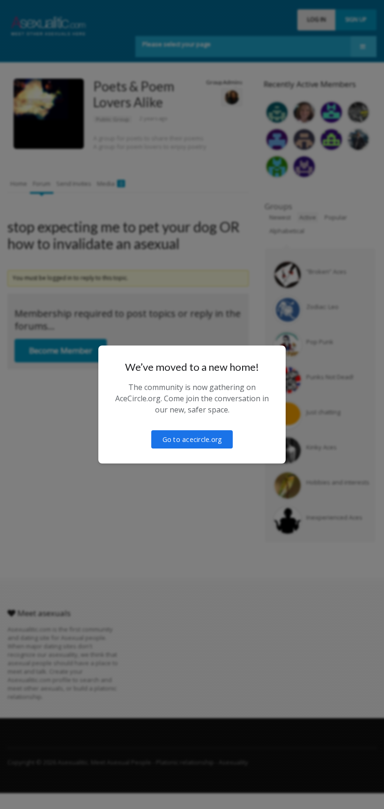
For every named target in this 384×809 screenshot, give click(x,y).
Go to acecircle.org (192, 439)
